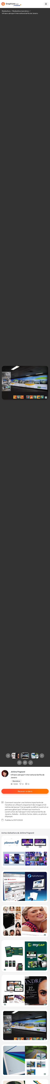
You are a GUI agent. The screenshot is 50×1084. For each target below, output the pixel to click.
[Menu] (46, 4)
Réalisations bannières (20, 11)
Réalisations (6, 11)
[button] (8, 755)
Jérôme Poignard (18, 772)
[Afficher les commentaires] (25, 762)
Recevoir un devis (25, 791)
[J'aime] (19, 762)
